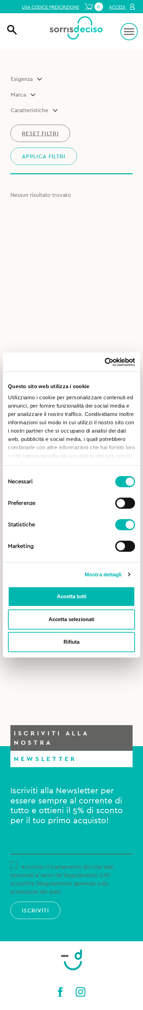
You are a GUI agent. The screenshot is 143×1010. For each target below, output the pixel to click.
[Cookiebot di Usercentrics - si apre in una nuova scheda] (104, 362)
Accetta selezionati (71, 619)
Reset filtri (40, 133)
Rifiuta (71, 642)
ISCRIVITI (35, 910)
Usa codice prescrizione (50, 7)
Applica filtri (44, 156)
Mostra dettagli (103, 574)
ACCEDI (117, 7)
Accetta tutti (71, 596)
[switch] (125, 502)
